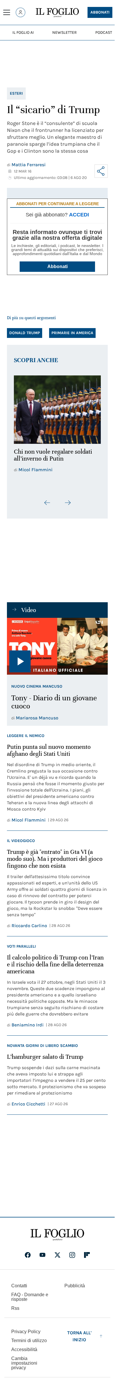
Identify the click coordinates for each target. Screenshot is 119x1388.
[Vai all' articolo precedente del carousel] (47, 499)
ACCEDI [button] (79, 215)
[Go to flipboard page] (87, 1251)
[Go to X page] (57, 1251)
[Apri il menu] (6, 12)
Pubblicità (74, 1282)
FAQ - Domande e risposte (29, 1293)
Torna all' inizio (79, 1333)
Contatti (19, 1282)
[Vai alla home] (57, 12)
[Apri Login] (20, 12)
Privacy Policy (25, 1328)
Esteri (16, 93)
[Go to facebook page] (28, 1251)
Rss (15, 1304)
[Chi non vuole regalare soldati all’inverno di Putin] (57, 408)
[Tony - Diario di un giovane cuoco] (57, 643)
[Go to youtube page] (42, 1251)
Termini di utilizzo (29, 1337)
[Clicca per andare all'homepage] (57, 1231)
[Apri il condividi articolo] (101, 171)
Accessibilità (24, 1346)
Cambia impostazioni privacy (24, 1360)
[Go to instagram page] (72, 1251)
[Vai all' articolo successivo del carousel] (67, 499)
